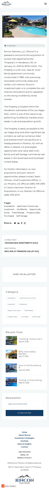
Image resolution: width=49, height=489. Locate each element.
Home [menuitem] (24, 432)
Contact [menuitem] (24, 447)
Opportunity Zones (14, 310)
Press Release (18, 213)
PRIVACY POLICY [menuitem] (24, 458)
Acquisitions (9, 206)
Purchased (9, 216)
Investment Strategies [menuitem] (24, 438)
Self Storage (21, 216)
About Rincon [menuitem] (25, 435)
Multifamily (22, 209)
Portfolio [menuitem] (24, 441)
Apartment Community (27, 206)
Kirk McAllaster (24, 274)
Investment (9, 209)
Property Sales (33, 213)
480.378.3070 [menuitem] (24, 452)
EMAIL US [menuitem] (25, 455)
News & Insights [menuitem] (24, 444)
